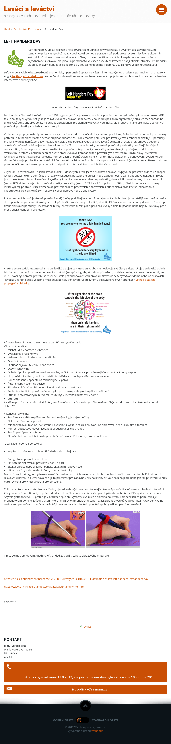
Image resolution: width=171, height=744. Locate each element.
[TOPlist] (85, 626)
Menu (161, 9)
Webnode (97, 731)
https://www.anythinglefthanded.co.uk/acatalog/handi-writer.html (44, 586)
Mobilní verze (63, 720)
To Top (85, 706)
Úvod (7, 29)
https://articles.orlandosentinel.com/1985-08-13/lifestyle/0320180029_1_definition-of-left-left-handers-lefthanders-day (76, 579)
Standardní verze (105, 720)
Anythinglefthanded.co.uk (27, 76)
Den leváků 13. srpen (26, 29)
